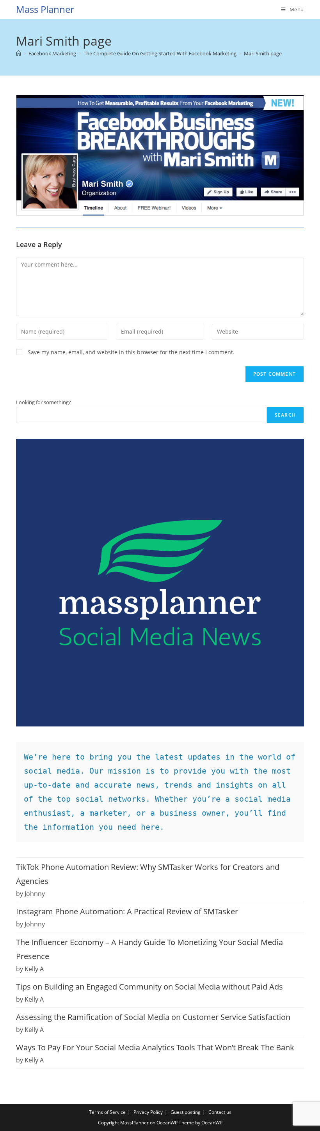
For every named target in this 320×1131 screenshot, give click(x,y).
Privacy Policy (148, 1112)
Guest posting (186, 1112)
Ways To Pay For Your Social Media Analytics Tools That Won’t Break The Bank (155, 1047)
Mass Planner (45, 9)
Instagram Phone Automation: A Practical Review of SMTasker (127, 911)
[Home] (18, 53)
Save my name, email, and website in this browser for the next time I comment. (131, 352)
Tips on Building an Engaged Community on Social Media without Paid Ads (149, 986)
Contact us (219, 1112)
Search (285, 415)
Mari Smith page (263, 53)
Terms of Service (107, 1112)
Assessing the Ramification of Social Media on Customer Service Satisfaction (153, 1017)
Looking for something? (43, 402)
